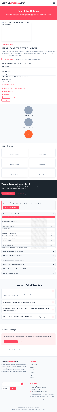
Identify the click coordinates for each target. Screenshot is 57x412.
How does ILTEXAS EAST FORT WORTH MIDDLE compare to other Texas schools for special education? (26, 309)
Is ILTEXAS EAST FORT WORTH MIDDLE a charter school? (19, 302)
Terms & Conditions (16, 409)
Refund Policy (31, 409)
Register (5, 388)
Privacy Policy (24, 409)
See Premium (21, 193)
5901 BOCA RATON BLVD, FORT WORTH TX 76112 (14, 88)
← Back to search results (7, 44)
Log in (20, 342)
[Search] (22, 384)
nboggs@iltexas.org (8, 91)
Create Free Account (8, 193)
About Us (32, 367)
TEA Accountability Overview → (8, 84)
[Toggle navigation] (54, 3)
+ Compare (5, 100)
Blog (31, 375)
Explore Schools (33, 364)
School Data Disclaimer (40, 409)
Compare (32, 372)
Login (13, 388)
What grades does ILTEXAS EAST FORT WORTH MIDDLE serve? (21, 291)
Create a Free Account (10, 342)
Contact (31, 377)
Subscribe (32, 370)
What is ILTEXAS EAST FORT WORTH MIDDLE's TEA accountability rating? (24, 317)
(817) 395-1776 (7, 94)
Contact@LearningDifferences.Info (40, 391)
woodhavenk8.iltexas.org (9, 97)
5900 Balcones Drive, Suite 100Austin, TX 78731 (39, 388)
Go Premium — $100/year (11, 207)
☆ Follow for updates (8, 59)
